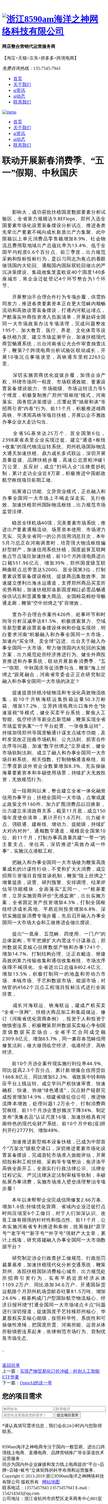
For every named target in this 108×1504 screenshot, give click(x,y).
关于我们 (22, 84)
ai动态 (19, 96)
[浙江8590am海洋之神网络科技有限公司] (54, 25)
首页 (17, 78)
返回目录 (11, 1365)
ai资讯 (19, 90)
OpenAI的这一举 (36, 1382)
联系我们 (22, 102)
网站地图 (51, 1482)
